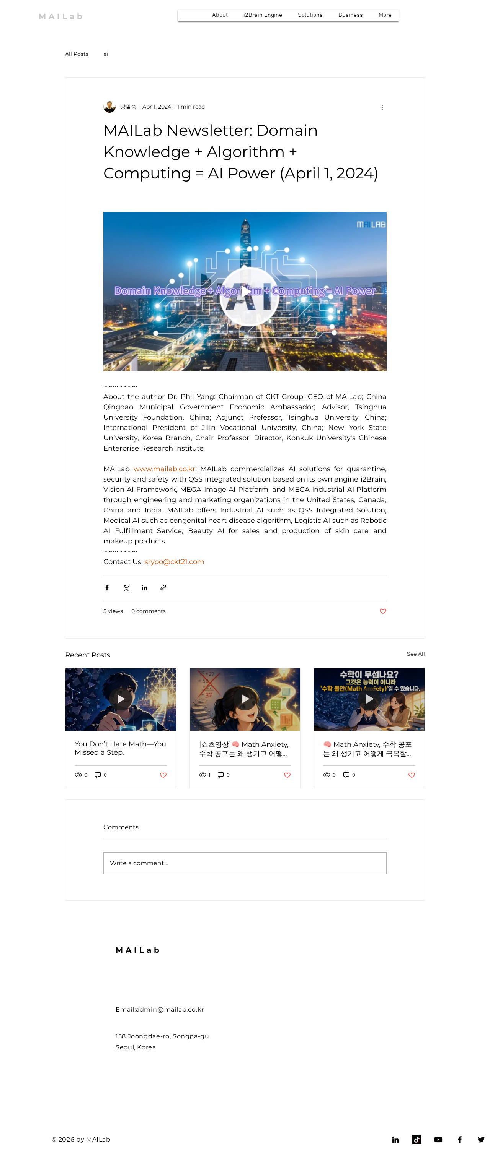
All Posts (76, 53)
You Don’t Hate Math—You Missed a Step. (120, 748)
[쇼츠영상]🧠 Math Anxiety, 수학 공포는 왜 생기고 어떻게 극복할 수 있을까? (244, 749)
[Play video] (245, 291)
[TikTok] (416, 1139)
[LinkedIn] (395, 1139)
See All (416, 653)
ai (106, 53)
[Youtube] (438, 1139)
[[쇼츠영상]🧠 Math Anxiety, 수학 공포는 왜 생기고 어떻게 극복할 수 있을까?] (245, 699)
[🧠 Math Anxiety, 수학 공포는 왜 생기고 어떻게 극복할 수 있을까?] (369, 699)
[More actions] (382, 106)
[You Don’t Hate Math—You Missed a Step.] (120, 699)
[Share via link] (163, 587)
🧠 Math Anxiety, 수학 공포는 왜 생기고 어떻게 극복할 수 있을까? (367, 749)
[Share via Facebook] (107, 587)
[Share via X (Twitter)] (125, 587)
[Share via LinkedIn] (144, 587)
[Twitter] (481, 1139)
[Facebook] (459, 1139)
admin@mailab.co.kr (170, 1009)
